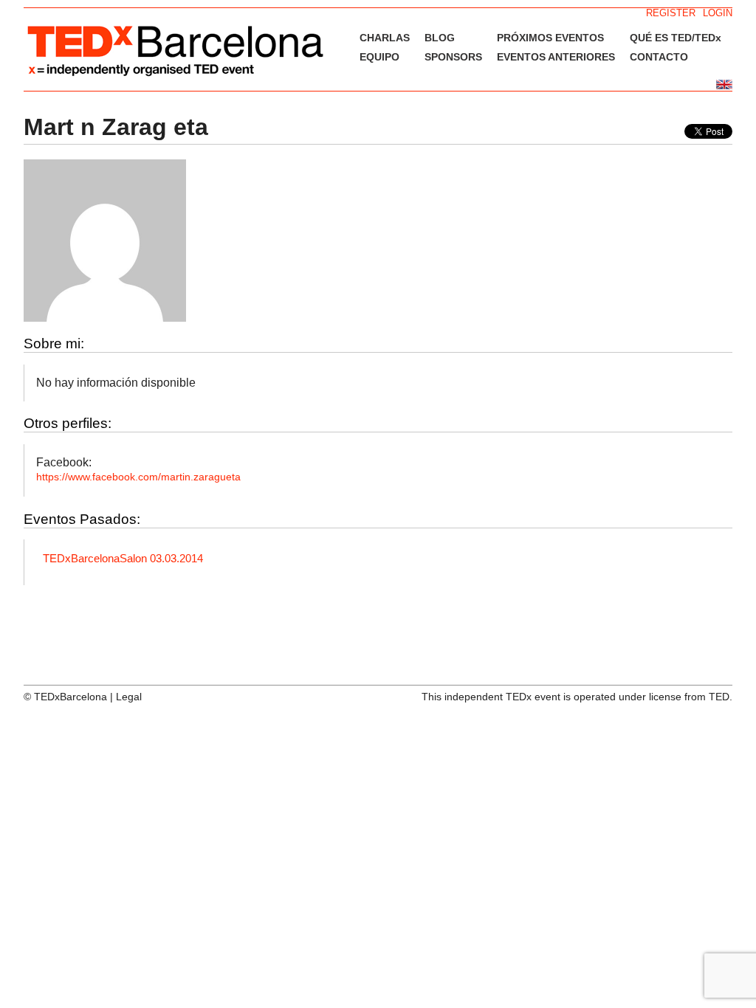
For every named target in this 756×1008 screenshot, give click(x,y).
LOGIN (717, 12)
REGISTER (670, 12)
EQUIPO (379, 57)
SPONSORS (453, 57)
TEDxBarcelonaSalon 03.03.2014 (123, 558)
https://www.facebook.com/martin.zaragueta (138, 477)
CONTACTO (659, 57)
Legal (129, 697)
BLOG (440, 38)
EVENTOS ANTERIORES (556, 57)
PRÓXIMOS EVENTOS (550, 38)
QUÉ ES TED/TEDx (675, 38)
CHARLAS (385, 38)
